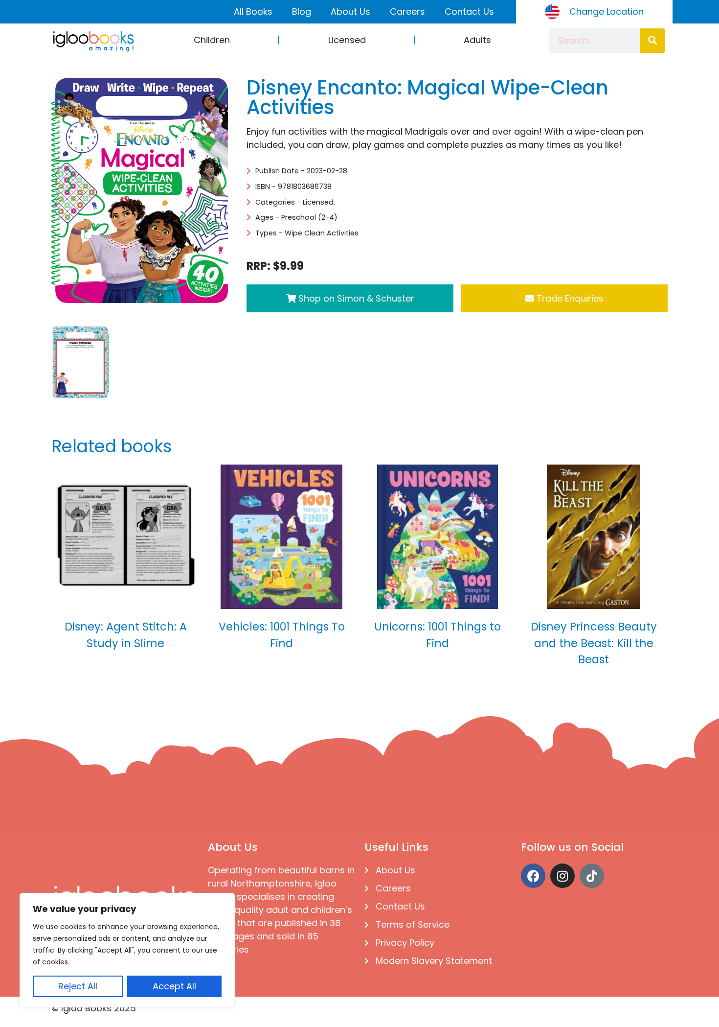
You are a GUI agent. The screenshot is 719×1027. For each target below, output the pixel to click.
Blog (301, 11)
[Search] (652, 40)
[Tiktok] (592, 876)
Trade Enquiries (569, 298)
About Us (350, 11)
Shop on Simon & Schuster (355, 298)
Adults (477, 40)
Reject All (77, 986)
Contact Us (469, 11)
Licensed (347, 40)
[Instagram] (562, 876)
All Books (253, 11)
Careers (407, 11)
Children (212, 40)
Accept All (174, 986)
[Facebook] (533, 876)
